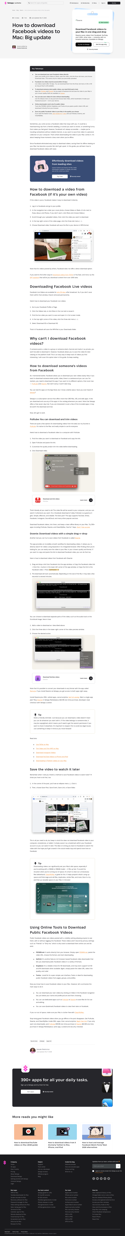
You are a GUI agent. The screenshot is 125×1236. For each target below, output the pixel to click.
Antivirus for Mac (16, 1221)
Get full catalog (74, 697)
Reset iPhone (96, 1216)
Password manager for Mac (19, 1202)
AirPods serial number (72, 1202)
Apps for (49, 1041)
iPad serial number (71, 1200)
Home (13, 10)
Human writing (69, 1169)
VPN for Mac (14, 1192)
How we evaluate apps (72, 1167)
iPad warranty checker (72, 1212)
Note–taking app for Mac (18, 1207)
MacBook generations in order (47, 1200)
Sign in (103, 3)
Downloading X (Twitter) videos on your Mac (51, 761)
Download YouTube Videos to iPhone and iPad (52, 756)
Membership (85, 3)
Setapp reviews (43, 1171)
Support (40, 1164)
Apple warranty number (72, 1207)
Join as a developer (44, 1169)
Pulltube (43, 91)
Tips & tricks (34, 1041)
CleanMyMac (50, 874)
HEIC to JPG (68, 1214)
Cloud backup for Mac (17, 1216)
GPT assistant (34, 277)
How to (21, 10)
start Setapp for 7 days (59, 113)
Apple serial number (71, 1192)
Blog (17, 10)
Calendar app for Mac (17, 1212)
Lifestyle (42, 1041)
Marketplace (74, 3)
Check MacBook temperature (101, 1212)
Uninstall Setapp (16, 1181)
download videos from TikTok (63, 275)
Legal (12, 1183)
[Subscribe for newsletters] (118, 1166)
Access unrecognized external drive (103, 1200)
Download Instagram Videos (46, 752)
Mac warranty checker (72, 1209)
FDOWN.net (83, 952)
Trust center (41, 1167)
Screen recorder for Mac (18, 1197)
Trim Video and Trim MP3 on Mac (47, 748)
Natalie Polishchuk (22, 48)
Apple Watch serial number (73, 1204)
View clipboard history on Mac (101, 1192)
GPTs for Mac (69, 1221)
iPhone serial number (71, 1195)
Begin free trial (82, 1021)
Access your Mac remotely (100, 1202)
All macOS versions (44, 1195)
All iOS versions (43, 1197)
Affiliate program (43, 1174)
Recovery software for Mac (19, 1200)
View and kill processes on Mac (102, 1207)
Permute (33, 691)
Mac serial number (71, 1197)
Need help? (7, 1231)
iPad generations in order (45, 1204)
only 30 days (61, 292)
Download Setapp (16, 1176)
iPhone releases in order (45, 1202)
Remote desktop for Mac (18, 1214)
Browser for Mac (16, 1224)
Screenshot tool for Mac (18, 1219)
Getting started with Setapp (19, 1179)
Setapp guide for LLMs (45, 1192)
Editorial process (70, 1164)
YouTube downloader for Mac (20, 1195)
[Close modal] (112, 597)
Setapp (62, 93)
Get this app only (101, 44)
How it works (15, 1169)
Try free (114, 3)
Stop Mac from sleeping (99, 1209)
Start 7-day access (83, 527)
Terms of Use (15, 1231)
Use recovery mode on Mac (100, 1204)
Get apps (30, 1091)
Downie (51, 91)
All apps (13, 1167)
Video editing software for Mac (20, 1204)
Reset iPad (95, 1219)
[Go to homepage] (13, 3)
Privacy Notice (99, 1172)
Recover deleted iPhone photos (102, 1197)
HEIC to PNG (69, 1216)
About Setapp (15, 1174)
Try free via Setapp (83, 44)
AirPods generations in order (47, 1207)
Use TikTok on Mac (42, 744)
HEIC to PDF (68, 1219)
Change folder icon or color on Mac (103, 1195)
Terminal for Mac (16, 1209)
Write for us (68, 1171)
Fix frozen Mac (96, 1214)
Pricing (13, 1171)
